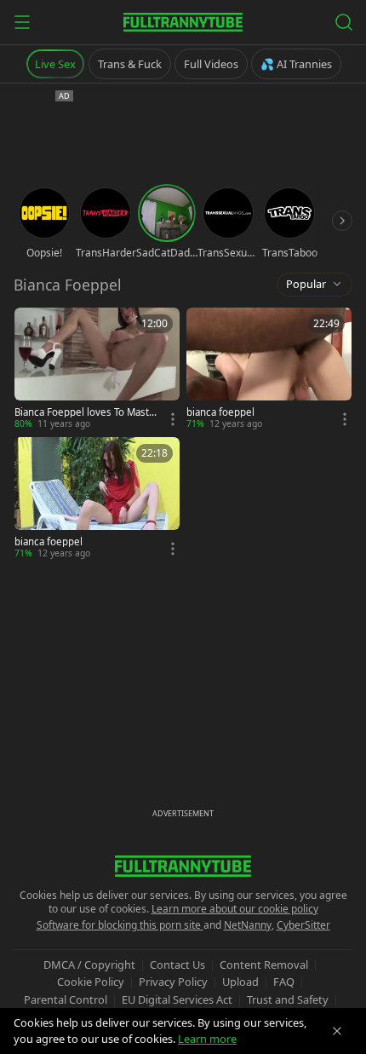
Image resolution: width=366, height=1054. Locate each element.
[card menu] (173, 419)
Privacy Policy (173, 981)
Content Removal (264, 964)
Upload (240, 981)
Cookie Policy (90, 981)
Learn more (207, 1038)
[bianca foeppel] (269, 369)
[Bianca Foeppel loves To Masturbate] (97, 369)
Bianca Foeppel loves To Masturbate (86, 412)
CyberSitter (303, 925)
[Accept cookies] (337, 1031)
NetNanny (248, 925)
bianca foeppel (220, 412)
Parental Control (65, 999)
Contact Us (177, 964)
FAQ (284, 981)
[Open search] (344, 22)
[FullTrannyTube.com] (183, 22)
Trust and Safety (288, 999)
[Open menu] (22, 22)
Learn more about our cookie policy (235, 908)
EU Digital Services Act (177, 999)
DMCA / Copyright (89, 964)
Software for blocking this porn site (120, 925)
